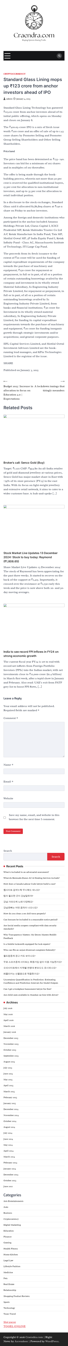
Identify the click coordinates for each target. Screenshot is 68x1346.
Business (7, 1213)
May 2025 (8, 1079)
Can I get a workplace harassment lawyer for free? (27, 989)
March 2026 (9, 1026)
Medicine (8, 1272)
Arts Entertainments (13, 1201)
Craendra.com (34, 1337)
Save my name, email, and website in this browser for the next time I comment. (34, 817)
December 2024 (10, 1109)
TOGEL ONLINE (14, 1326)
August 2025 (9, 1061)
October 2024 (9, 1121)
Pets (5, 1278)
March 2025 (9, 1091)
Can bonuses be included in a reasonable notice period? (30, 919)
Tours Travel (9, 1314)
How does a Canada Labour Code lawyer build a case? (29, 884)
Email (8, 781)
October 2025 (9, 1050)
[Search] (59, 55)
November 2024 (11, 1115)
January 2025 (9, 1103)
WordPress (52, 1341)
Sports (6, 1302)
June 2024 (8, 1139)
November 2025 (11, 1044)
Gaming (7, 1242)
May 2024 (8, 1145)
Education (8, 1230)
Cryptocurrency (14, 74)
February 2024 (10, 1162)
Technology (9, 1308)
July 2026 (7, 1008)
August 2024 (9, 1127)
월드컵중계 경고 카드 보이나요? (19, 956)
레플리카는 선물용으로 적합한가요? (21, 973)
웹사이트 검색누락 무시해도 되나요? (21, 890)
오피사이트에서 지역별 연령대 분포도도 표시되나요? (29, 967)
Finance (7, 1236)
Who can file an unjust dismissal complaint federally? (29, 950)
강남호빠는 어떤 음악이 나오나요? (20, 907)
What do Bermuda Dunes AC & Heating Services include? (31, 878)
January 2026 (9, 1032)
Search (7, 851)
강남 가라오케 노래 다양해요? (18, 901)
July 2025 (7, 1067)
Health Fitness (10, 1248)
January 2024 (9, 1168)
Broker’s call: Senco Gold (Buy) (23, 462)
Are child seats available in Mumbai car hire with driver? (30, 995)
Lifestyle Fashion (11, 1266)
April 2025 (8, 1085)
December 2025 (10, 1038)
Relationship (9, 1290)
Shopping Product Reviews (16, 1296)
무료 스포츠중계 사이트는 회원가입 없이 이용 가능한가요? (32, 962)
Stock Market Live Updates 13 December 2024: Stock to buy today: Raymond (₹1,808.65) (30, 557)
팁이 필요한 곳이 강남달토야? (18, 896)
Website (8, 798)
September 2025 (11, 1055)
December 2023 (10, 1174)
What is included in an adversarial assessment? (26, 872)
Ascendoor (21, 1341)
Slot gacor (9, 1322)
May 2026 (8, 1014)
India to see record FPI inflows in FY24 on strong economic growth (31, 654)
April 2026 (8, 1020)
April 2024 (8, 1150)
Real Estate (8, 1284)
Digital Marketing (12, 1225)
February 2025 (10, 1097)
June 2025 (8, 1073)
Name (8, 764)
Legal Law (8, 1260)
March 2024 (9, 1156)
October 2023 (9, 1180)
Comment (10, 718)
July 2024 (7, 1133)
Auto (5, 1207)
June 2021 (8, 1186)
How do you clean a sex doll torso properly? (24, 913)
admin (9, 98)
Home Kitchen (10, 1254)
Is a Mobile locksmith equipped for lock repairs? (26, 944)
